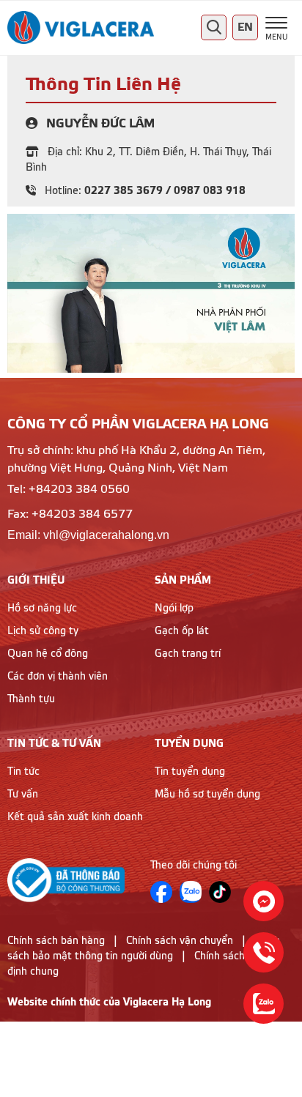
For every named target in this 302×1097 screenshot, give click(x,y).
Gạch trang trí (188, 654)
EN (245, 27)
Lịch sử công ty (42, 631)
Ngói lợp (174, 608)
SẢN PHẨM (183, 580)
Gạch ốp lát (182, 631)
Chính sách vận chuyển (179, 941)
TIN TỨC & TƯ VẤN (54, 743)
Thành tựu (31, 699)
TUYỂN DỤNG (189, 743)
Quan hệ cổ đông (47, 654)
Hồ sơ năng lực (42, 608)
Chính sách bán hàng (56, 941)
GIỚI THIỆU (36, 580)
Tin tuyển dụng (190, 772)
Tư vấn (22, 794)
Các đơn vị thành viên (57, 677)
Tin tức (23, 772)
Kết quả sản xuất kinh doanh (75, 817)
